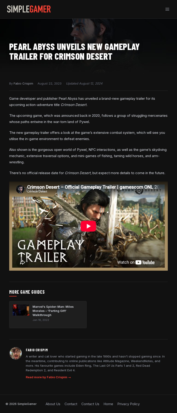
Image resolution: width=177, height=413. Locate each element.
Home (108, 404)
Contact (71, 404)
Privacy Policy (128, 404)
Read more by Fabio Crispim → (48, 377)
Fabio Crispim (23, 83)
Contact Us (90, 404)
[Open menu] (167, 9)
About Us (53, 404)
